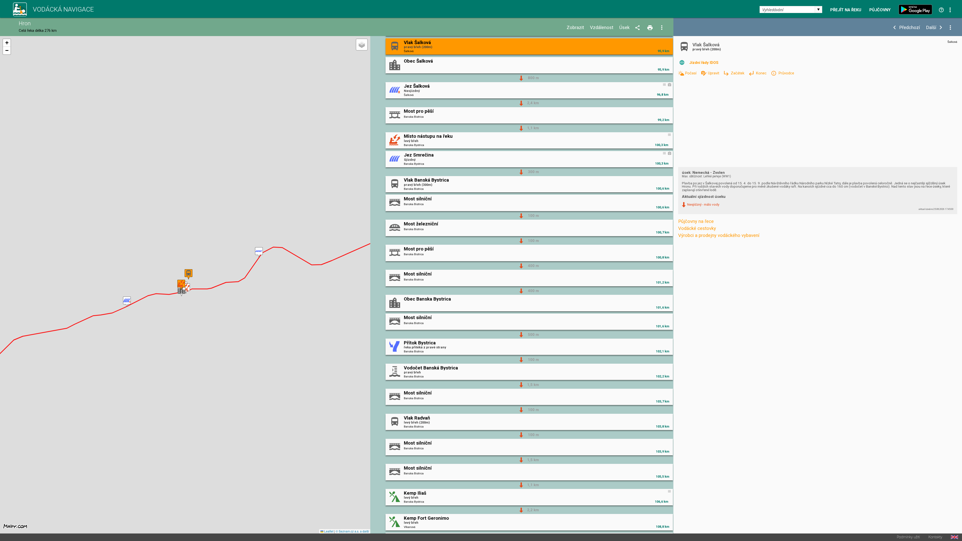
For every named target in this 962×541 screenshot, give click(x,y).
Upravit (714, 73)
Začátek (738, 73)
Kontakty (935, 537)
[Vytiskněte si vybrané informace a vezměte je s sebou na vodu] (650, 28)
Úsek (624, 27)
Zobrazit (575, 27)
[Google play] (917, 10)
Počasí (691, 73)
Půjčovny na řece (696, 221)
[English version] (954, 537)
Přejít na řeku (845, 10)
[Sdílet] (638, 28)
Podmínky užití (908, 537)
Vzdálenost (601, 27)
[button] (259, 252)
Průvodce (786, 73)
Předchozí (909, 27)
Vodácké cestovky (697, 228)
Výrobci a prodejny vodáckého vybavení (718, 235)
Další (931, 27)
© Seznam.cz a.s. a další (352, 531)
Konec (762, 73)
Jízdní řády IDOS (703, 62)
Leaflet (328, 531)
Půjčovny (880, 10)
